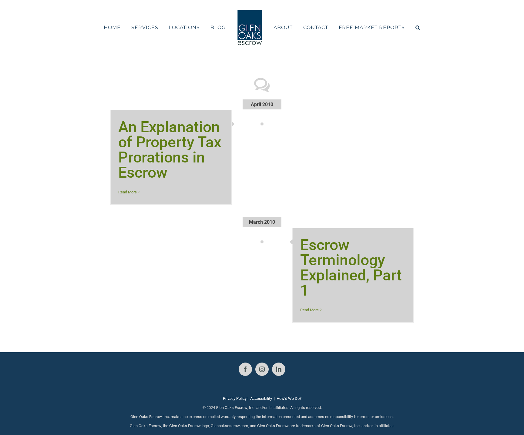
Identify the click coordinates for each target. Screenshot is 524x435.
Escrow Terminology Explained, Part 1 (351, 267)
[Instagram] (262, 369)
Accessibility (261, 398)
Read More (127, 192)
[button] (401, 27)
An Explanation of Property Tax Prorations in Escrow (169, 149)
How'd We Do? (289, 398)
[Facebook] (245, 369)
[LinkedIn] (278, 369)
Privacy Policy (235, 398)
